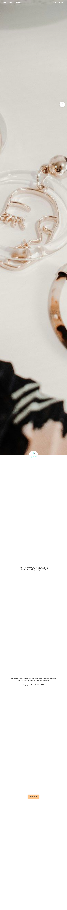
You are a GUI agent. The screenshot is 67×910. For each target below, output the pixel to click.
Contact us (18, 2)
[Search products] (62, 104)
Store (4, 2)
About (10, 2)
